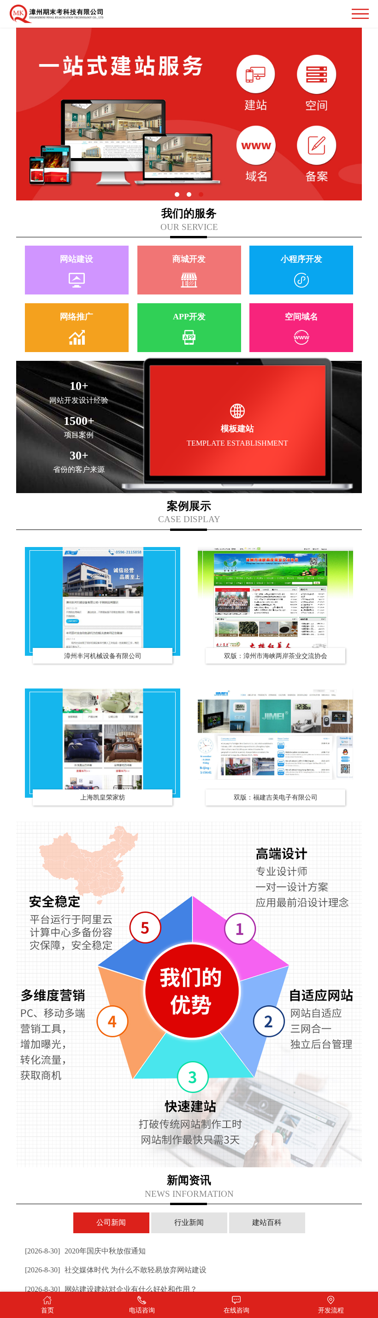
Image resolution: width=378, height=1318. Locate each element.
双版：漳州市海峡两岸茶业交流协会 (275, 655)
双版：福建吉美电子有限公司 (276, 797)
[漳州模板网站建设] (103, 601)
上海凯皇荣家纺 (102, 797)
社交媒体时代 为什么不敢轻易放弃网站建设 (116, 1270)
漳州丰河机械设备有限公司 (103, 655)
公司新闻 (111, 1222)
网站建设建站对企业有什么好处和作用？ (111, 1289)
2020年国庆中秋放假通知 (85, 1251)
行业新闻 (189, 1222)
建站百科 (267, 1222)
